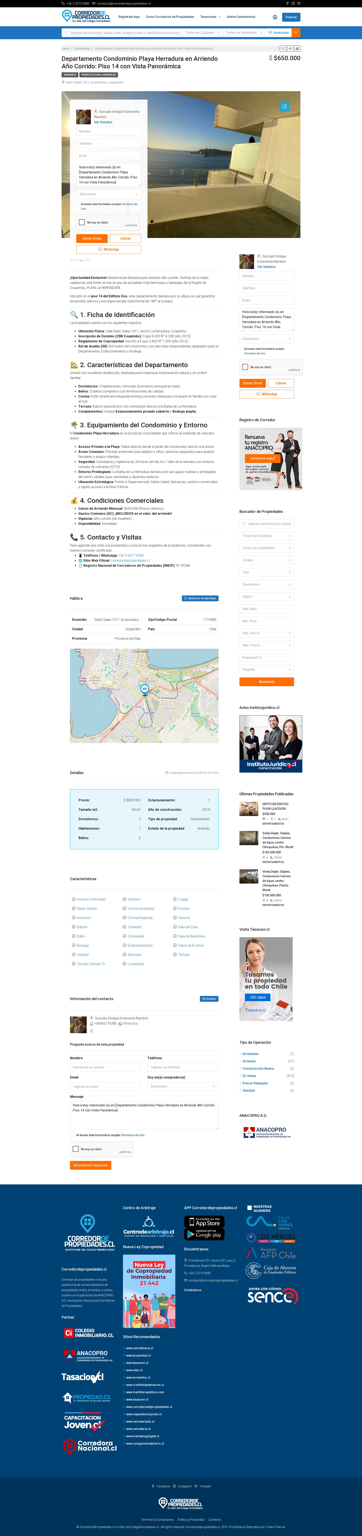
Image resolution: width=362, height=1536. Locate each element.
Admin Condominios (241, 16)
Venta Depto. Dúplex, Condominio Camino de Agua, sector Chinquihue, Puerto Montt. (276, 881)
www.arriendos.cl (138, 1377)
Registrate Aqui (129, 16)
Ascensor (84, 918)
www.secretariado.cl (140, 1421)
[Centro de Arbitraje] (149, 1226)
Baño (81, 936)
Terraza (183, 955)
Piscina (183, 909)
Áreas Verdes (87, 909)
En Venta (249, 1076)
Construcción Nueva (258, 1069)
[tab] (284, 107)
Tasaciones (208, 16)
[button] (202, 32)
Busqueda (266, 682)
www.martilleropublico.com (145, 1392)
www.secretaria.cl (138, 1429)
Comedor (135, 927)
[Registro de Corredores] (270, 459)
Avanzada (281, 33)
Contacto (214, 1519)
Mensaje (77, 1097)
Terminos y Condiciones (157, 1519)
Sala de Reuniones (192, 936)
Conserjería (136, 936)
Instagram (184, 1486)
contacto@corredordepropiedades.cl (213, 1280)
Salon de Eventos (191, 945)
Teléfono (154, 1058)
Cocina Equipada (140, 918)
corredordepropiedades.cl (130, 561)
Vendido (249, 1091)
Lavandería (136, 964)
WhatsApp (111, 249)
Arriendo (70, 74)
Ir (296, 33)
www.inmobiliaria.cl (139, 1348)
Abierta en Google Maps (201, 598)
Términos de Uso (133, 1135)
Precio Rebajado (255, 1083)
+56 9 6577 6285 (131, 555)
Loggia (183, 899)
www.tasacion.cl (137, 1362)
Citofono (134, 899)
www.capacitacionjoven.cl (144, 1414)
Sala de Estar (188, 927)
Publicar (291, 17)
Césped (82, 955)
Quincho (184, 918)
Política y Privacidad (191, 1519)
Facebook (163, 1486)
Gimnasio (135, 955)
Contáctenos (193, 1290)
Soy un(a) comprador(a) (166, 1077)
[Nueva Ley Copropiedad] (149, 1291)
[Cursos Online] (270, 744)
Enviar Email (92, 238)
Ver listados (103, 122)
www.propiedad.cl (138, 1355)
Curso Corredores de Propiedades (170, 16)
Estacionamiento (140, 945)
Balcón (82, 927)
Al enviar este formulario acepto (109, 206)
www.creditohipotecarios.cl (145, 1385)
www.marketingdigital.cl (142, 1436)
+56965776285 (105, 1023)
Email (74, 1077)
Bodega (83, 945)
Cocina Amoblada (141, 909)
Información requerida (90, 1165)
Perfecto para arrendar (98, 74)
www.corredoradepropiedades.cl (149, 1407)
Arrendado (251, 1054)
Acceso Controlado (91, 899)
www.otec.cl (134, 1370)
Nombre (76, 1058)
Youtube (205, 1486)
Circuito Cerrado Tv (91, 964)
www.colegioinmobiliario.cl (145, 1443)
